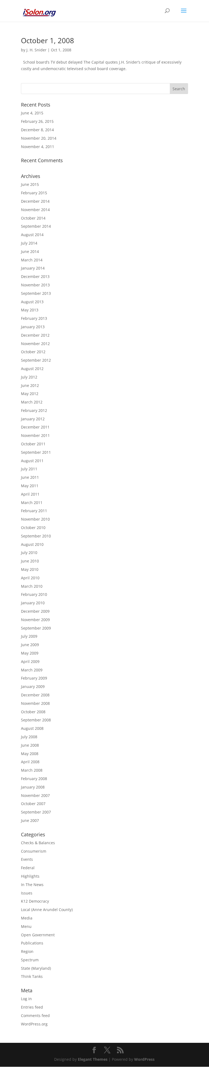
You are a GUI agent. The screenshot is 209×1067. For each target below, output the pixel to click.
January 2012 (33, 418)
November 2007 (35, 795)
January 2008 (33, 787)
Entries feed (32, 1007)
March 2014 (31, 259)
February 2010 (34, 594)
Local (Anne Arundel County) (47, 909)
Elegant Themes (92, 1059)
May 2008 (29, 753)
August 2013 (32, 301)
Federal (28, 867)
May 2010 (29, 569)
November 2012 (35, 343)
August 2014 (32, 234)
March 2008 (31, 770)
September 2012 (36, 360)
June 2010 (30, 561)
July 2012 (29, 377)
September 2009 (36, 628)
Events (27, 859)
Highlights (30, 876)
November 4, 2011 (37, 146)
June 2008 (30, 745)
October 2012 (33, 351)
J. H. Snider (36, 49)
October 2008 (33, 711)
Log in (26, 998)
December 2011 (35, 427)
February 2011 (34, 510)
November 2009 (35, 619)
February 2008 (34, 778)
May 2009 (29, 653)
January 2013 (33, 326)
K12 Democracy (35, 901)
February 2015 (34, 192)
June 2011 (30, 477)
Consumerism (33, 851)
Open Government (38, 934)
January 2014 (33, 268)
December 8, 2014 (37, 129)
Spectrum (30, 959)
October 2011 (33, 443)
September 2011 (36, 452)
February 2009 (34, 678)
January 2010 (33, 602)
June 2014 (30, 251)
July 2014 (29, 243)
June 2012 (30, 385)
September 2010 (36, 536)
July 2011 (29, 468)
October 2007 (33, 803)
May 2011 (29, 485)
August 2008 (32, 728)
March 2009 (31, 669)
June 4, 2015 (32, 112)
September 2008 (36, 719)
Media (26, 918)
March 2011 (31, 502)
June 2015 (30, 184)
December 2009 (35, 611)
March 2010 (31, 586)
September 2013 (36, 293)
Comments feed (35, 1015)
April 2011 (30, 494)
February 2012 (34, 410)
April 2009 (30, 661)
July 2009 (29, 636)
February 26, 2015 (37, 121)
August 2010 (32, 544)
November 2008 (35, 703)
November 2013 (35, 284)
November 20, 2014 (38, 138)
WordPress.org (34, 1024)
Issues (26, 893)
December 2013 (35, 276)
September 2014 (36, 226)
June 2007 (30, 820)
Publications (32, 943)
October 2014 (33, 218)
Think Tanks (32, 976)
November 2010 (35, 519)
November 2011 (35, 435)
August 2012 (32, 368)
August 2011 (32, 460)
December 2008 (35, 694)
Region (27, 951)
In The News (32, 884)
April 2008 (30, 761)
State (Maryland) (36, 968)
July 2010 (29, 552)
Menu (26, 926)
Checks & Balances (38, 842)
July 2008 (29, 736)
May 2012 (29, 393)
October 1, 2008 (47, 40)
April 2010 (30, 577)
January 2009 (33, 686)
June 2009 (30, 644)
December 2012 (35, 335)
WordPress (144, 1059)
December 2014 (35, 201)
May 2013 (29, 309)
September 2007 (36, 812)
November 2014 (35, 209)
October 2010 (33, 527)
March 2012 (31, 402)
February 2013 (34, 318)
